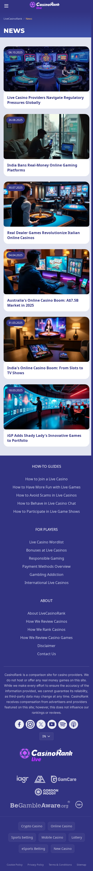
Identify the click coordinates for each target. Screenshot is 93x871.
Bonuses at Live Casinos (46, 550)
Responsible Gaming (46, 558)
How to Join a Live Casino (46, 479)
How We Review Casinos (46, 621)
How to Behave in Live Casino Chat (46, 503)
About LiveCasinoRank (46, 613)
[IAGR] (23, 779)
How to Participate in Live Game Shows (46, 511)
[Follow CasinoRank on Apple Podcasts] (73, 724)
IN (44, 736)
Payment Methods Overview (46, 566)
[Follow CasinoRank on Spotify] (62, 724)
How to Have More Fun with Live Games (47, 487)
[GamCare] (63, 779)
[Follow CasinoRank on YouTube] (51, 724)
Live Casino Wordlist (46, 542)
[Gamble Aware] (40, 804)
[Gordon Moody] (46, 792)
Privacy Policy (36, 864)
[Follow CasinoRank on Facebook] (19, 724)
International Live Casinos (47, 582)
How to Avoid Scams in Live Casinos (46, 495)
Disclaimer (46, 645)
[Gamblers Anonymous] (40, 779)
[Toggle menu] (6, 5)
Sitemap (81, 864)
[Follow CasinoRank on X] (41, 724)
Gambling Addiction (46, 574)
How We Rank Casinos (46, 629)
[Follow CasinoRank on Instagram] (30, 724)
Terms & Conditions (60, 864)
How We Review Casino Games (46, 637)
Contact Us (46, 653)
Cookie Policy (15, 864)
